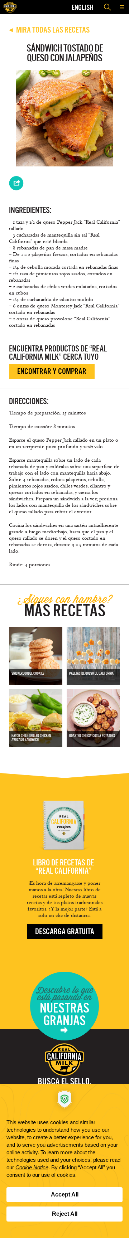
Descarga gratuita (64, 931)
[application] (64, 1161)
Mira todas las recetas (49, 29)
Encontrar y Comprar (51, 371)
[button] (122, 7)
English (82, 7)
